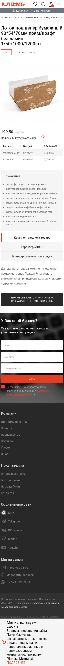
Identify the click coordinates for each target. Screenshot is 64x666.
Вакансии (7, 441)
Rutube (12, 539)
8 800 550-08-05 (17, 567)
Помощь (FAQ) (10, 486)
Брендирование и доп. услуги (32, 256)
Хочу (32, 379)
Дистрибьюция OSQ (14, 422)
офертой (38, 603)
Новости (6, 428)
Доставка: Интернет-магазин (33, 10)
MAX (11, 513)
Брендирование (11, 480)
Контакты (7, 493)
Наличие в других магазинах (18, 138)
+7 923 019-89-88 (18, 582)
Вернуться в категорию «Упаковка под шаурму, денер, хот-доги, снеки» (32, 299)
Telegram (14, 521)
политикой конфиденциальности (28, 393)
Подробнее (16, 662)
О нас (4, 454)
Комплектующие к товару (32, 237)
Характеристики (32, 247)
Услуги (5, 447)
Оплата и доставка (13, 473)
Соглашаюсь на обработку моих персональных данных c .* (28, 391)
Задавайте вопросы (20, 575)
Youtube (13, 547)
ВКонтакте (15, 530)
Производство (10, 434)
